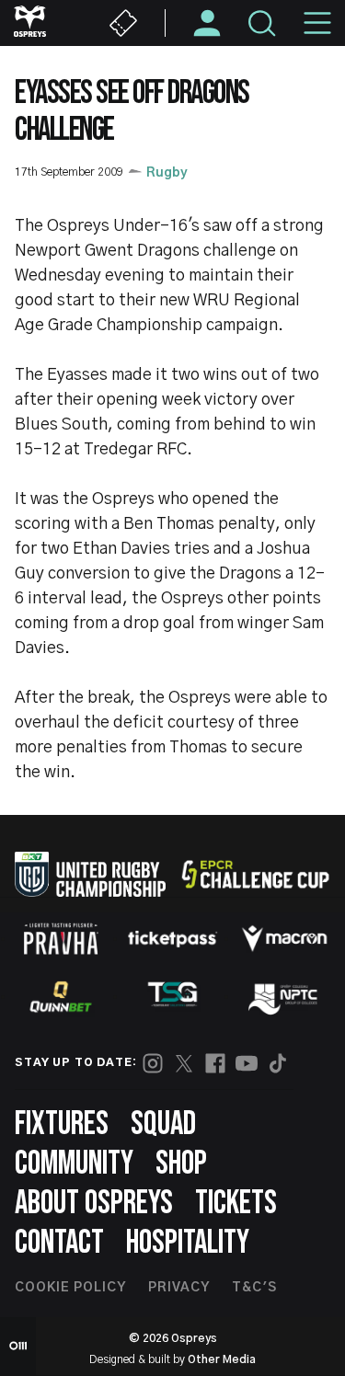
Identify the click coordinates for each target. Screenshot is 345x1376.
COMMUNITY (74, 1164)
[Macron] (284, 938)
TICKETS (236, 1203)
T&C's (254, 1287)
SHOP (181, 1164)
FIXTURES (62, 1124)
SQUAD (163, 1124)
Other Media (222, 1359)
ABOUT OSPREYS (94, 1203)
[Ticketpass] (173, 938)
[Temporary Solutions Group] (173, 997)
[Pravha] (61, 938)
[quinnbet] (61, 997)
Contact (59, 1243)
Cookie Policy (70, 1287)
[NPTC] (284, 997)
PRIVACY (179, 1287)
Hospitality (187, 1243)
